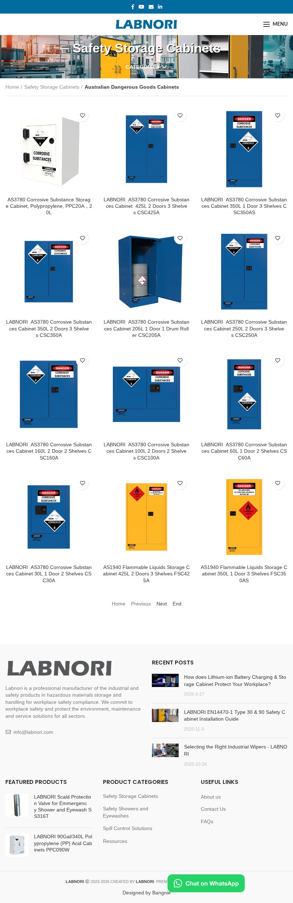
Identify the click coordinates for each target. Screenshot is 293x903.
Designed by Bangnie (147, 892)
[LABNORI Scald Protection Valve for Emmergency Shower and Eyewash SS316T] (17, 808)
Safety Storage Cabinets (51, 87)
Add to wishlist (82, 115)
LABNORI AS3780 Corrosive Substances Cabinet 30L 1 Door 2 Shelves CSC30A (49, 573)
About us (211, 797)
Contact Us (213, 809)
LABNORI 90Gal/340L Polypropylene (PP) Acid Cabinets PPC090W (63, 843)
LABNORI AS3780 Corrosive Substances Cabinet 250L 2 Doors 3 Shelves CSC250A (244, 328)
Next (162, 604)
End (177, 604)
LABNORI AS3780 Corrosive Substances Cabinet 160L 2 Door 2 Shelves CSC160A (49, 451)
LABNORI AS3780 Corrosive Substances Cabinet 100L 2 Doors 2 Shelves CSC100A (146, 451)
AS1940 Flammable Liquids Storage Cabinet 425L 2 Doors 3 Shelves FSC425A (146, 573)
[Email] (151, 6)
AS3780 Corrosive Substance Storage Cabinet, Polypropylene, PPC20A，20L (49, 206)
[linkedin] (160, 6)
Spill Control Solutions (127, 828)
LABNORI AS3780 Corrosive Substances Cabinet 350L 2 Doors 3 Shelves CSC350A (49, 328)
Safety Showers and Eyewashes (125, 812)
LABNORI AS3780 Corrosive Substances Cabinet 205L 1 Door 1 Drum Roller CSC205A (146, 328)
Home (12, 87)
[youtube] (141, 6)
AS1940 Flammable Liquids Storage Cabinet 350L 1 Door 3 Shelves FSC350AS (244, 573)
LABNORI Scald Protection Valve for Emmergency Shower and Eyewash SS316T (62, 806)
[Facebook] (132, 6)
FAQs (207, 821)
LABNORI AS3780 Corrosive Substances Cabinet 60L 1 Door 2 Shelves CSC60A (244, 451)
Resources (115, 841)
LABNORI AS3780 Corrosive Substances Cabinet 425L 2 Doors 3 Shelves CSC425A (146, 206)
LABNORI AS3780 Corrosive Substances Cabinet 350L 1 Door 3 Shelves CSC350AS (244, 206)
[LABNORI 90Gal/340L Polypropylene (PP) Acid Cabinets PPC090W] (17, 845)
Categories (142, 67)
